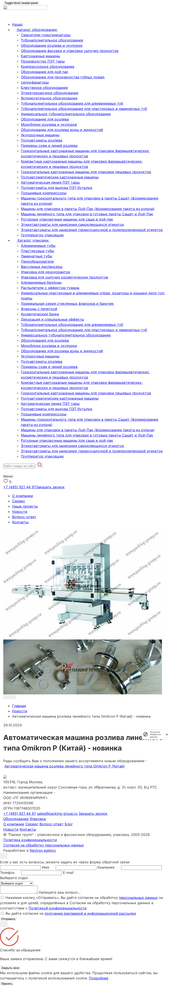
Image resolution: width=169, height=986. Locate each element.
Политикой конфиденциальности (58, 908)
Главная (19, 706)
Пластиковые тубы (37, 251)
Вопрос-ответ (24, 517)
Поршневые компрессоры (43, 193)
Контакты (20, 522)
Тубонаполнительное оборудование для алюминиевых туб (72, 103)
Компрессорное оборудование (47, 66)
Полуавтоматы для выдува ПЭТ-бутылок (56, 187)
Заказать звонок (50, 487)
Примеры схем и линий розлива (49, 145)
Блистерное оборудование (44, 87)
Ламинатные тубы (36, 256)
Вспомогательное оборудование (49, 98)
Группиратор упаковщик (42, 235)
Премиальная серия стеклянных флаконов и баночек (67, 303)
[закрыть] (167, 734)
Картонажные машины (40, 56)
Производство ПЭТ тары (43, 61)
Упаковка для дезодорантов (45, 272)
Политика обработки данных (155, 734)
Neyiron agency (43, 850)
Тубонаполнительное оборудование (52, 40)
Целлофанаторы (35, 82)
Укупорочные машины (40, 135)
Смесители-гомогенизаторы (46, 35)
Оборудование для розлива (45, 119)
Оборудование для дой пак (44, 72)
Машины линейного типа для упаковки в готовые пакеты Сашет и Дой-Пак (87, 214)
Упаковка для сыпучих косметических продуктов (64, 277)
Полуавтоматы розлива (41, 140)
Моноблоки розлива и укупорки (49, 124)
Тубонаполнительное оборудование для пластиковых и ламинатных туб (84, 108)
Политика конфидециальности (30, 840)
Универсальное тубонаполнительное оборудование (66, 114)
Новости (19, 511)
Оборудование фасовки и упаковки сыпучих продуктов (69, 50)
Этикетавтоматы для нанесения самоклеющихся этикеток (72, 224)
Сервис (18, 501)
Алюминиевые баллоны (41, 282)
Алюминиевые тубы (38, 245)
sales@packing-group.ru (57, 813)
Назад (17, 24)
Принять (6, 983)
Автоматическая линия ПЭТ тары (50, 182)
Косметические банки (40, 314)
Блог (69, 824)
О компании (22, 496)
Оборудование (16, 819)
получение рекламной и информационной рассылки (90, 913)
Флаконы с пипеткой (39, 309)
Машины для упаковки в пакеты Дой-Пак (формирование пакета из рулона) (87, 209)
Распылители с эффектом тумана (50, 288)
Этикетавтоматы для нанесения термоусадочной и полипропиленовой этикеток (92, 230)
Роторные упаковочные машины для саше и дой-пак (67, 219)
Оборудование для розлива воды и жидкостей (62, 130)
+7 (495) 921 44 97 (19, 487)
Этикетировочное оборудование (49, 93)
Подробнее (98, 978)
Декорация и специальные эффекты (52, 319)
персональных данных (138, 897)
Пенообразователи (37, 261)
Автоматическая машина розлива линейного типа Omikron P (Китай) (64, 766)
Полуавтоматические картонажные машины (60, 177)
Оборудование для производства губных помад (63, 77)
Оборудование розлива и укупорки (52, 45)
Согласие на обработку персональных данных (43, 845)
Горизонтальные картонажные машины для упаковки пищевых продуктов (86, 172)
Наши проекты (25, 506)
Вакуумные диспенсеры (41, 266)
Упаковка (38, 819)
